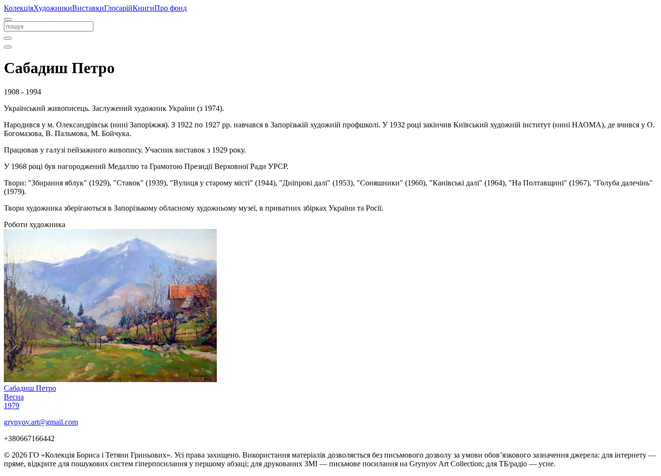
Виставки (88, 8)
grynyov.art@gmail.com (41, 422)
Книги (143, 8)
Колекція (18, 8)
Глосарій (118, 8)
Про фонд (170, 8)
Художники (52, 8)
